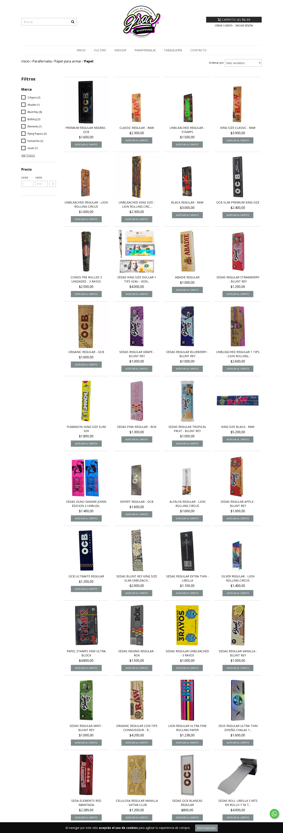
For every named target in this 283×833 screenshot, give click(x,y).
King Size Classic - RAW (237, 128)
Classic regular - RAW (137, 128)
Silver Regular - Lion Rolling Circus (237, 578)
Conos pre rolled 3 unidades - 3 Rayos (86, 279)
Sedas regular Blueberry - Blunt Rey (187, 354)
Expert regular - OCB (137, 502)
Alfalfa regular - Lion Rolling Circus (187, 504)
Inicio (81, 50)
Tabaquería (173, 50)
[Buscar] (73, 21)
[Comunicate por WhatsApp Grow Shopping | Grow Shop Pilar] (274, 814)
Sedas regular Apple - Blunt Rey (238, 504)
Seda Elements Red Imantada (86, 803)
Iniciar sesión (244, 25)
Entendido (206, 828)
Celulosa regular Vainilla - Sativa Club (137, 803)
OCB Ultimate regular (86, 576)
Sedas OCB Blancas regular (187, 803)
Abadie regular (187, 277)
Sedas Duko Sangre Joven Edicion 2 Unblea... (86, 504)
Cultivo (100, 50)
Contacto (198, 50)
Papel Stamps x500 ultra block (86, 653)
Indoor (120, 50)
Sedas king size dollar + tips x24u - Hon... (136, 279)
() (236, 20)
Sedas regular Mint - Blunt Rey (86, 728)
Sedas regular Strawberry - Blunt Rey (237, 279)
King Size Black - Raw (237, 427)
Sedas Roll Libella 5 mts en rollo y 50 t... (238, 803)
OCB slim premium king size (237, 202)
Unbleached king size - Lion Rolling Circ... (137, 204)
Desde (24, 177)
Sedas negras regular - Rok (136, 653)
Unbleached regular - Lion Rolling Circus (86, 204)
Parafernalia (145, 50)
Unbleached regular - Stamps (187, 130)
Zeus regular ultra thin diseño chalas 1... (238, 728)
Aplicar (53, 184)
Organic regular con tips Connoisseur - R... (136, 728)
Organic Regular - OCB (86, 352)
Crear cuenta (224, 25)
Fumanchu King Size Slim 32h (86, 429)
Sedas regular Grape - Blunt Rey (136, 354)
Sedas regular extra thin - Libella (187, 578)
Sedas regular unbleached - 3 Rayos (187, 653)
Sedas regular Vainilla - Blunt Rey (238, 653)
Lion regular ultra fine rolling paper (187, 728)
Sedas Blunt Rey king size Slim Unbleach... (136, 578)
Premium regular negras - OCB (86, 130)
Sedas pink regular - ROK (136, 427)
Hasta (38, 177)
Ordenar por (216, 63)
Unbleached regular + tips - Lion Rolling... (237, 354)
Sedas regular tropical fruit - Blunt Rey (187, 429)
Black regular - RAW (187, 202)
